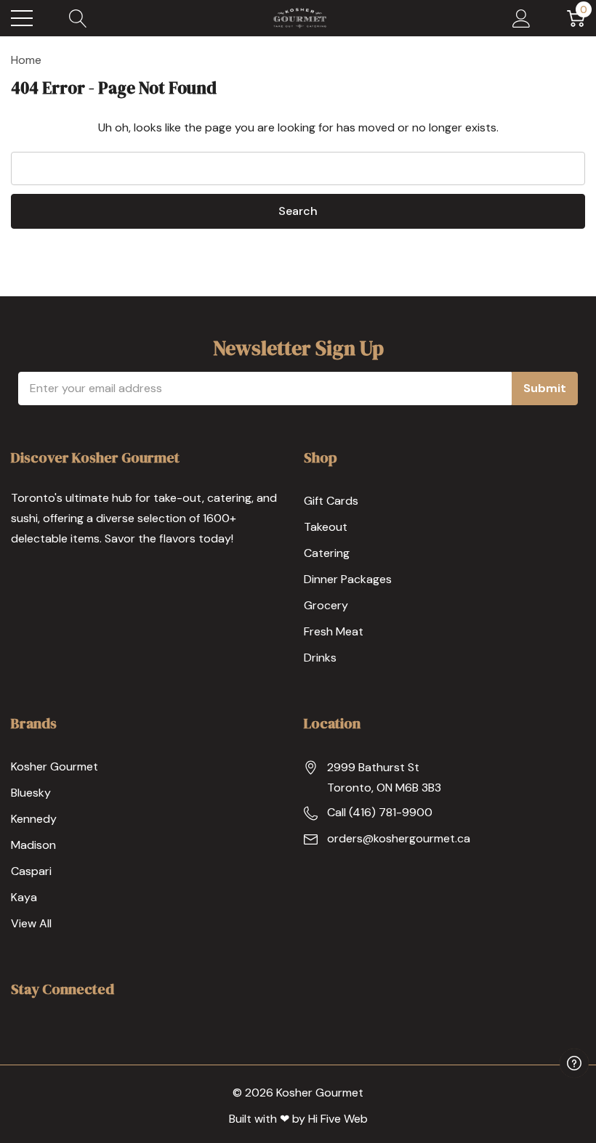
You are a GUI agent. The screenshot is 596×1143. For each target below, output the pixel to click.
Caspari (31, 871)
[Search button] (78, 18)
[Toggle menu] (22, 18)
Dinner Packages (348, 579)
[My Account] (521, 18)
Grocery (326, 605)
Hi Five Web (338, 1118)
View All (31, 923)
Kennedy (34, 818)
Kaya (24, 897)
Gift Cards (331, 500)
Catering (327, 553)
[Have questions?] (574, 1063)
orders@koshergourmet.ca (398, 838)
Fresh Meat (333, 631)
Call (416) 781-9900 (379, 812)
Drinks (320, 657)
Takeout (325, 526)
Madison (33, 845)
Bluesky (31, 792)
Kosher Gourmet (54, 766)
